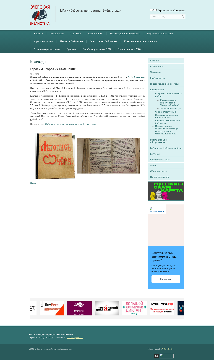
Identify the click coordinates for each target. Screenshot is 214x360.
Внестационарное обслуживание (159, 140)
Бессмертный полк (160, 159)
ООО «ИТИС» (167, 349)
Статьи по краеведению (47, 49)
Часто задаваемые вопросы (125, 33)
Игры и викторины (43, 41)
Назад (33, 183)
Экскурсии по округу (170, 108)
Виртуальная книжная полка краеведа (166, 116)
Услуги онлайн (95, 33)
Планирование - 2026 (129, 49)
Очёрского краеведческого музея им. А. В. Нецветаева (70, 124)
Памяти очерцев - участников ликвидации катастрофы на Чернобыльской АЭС (167, 130)
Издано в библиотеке (71, 41)
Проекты (71, 49)
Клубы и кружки (158, 78)
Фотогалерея (57, 33)
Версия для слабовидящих (171, 10)
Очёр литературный (165, 112)
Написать (165, 279)
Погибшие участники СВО (97, 49)
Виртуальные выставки (160, 33)
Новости (38, 33)
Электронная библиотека (103, 41)
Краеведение (157, 89)
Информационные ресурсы (164, 84)
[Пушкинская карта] (166, 190)
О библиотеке (157, 66)
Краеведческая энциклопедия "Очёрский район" (169, 102)
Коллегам (155, 154)
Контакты (75, 33)
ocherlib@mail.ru (75, 337)
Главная (154, 60)
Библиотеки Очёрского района (166, 148)
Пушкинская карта (159, 177)
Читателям (155, 72)
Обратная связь (158, 171)
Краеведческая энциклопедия (140, 41)
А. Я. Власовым (136, 77)
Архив (153, 165)
